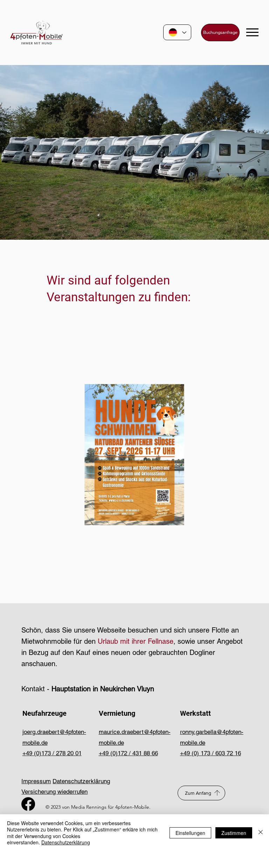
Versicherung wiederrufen (54, 791)
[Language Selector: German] (177, 32)
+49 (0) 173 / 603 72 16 (210, 753)
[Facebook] (28, 804)
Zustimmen (233, 832)
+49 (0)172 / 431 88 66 (128, 753)
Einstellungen (190, 832)
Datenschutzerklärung (81, 781)
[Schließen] (260, 832)
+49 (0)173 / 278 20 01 (52, 753)
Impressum (36, 781)
